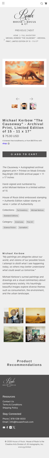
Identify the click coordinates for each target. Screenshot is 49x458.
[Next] (31, 99)
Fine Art (30, 222)
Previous (20, 30)
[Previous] (18, 99)
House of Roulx (18, 441)
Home (15, 35)
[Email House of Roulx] (4, 428)
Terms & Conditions (12, 404)
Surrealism (23, 227)
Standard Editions (11, 216)
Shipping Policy (10, 407)
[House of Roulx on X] (14, 428)
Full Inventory (29, 35)
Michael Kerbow (37, 210)
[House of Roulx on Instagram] (10, 428)
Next (31, 30)
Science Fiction (10, 227)
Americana (19, 222)
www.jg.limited (24, 447)
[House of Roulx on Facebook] (7, 428)
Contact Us (8, 401)
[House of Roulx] (24, 16)
